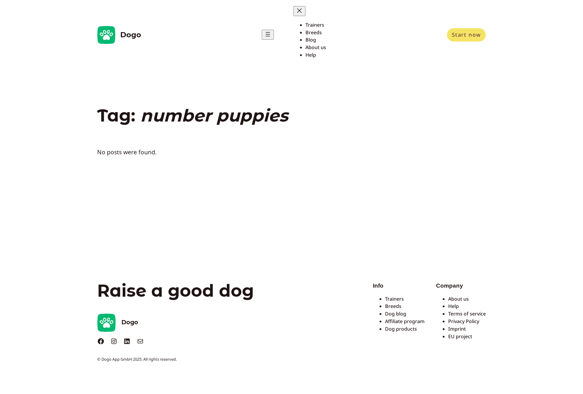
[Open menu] (268, 35)
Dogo (130, 34)
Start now (466, 34)
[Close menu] (299, 11)
